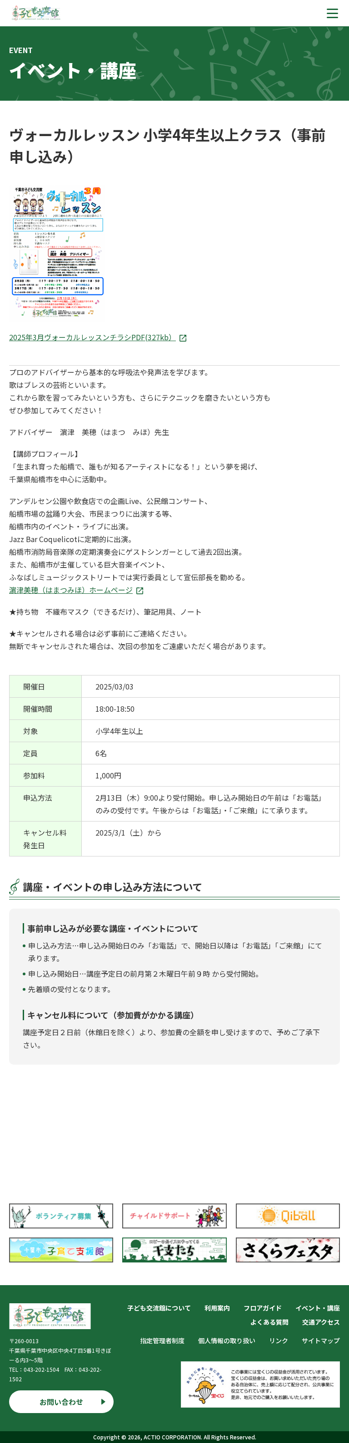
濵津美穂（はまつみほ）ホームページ (71, 589)
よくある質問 (269, 1321)
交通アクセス (321, 1321)
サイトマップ (321, 1340)
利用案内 (217, 1307)
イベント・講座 (317, 1307)
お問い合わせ (61, 1401)
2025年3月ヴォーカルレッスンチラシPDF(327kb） (92, 337)
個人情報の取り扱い (226, 1340)
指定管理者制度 (162, 1340)
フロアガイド (263, 1307)
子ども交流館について (159, 1307)
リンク (278, 1340)
